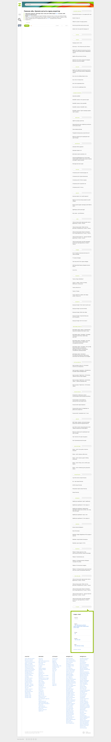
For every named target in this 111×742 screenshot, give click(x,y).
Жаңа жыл (41, 658)
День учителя (41, 695)
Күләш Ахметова (69, 707)
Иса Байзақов (69, 702)
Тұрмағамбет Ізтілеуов (84, 704)
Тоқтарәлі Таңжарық (84, 702)
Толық (26, 25)
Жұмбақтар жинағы (29, 664)
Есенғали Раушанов (70, 716)
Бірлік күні (41, 674)
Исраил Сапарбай (69, 704)
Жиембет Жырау (69, 696)
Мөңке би (82, 670)
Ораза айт (54, 684)
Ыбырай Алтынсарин (84, 725)
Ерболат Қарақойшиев (70, 719)
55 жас (53, 678)
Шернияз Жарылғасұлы (84, 720)
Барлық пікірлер (77, 649)
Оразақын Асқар (83, 687)
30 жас (53, 674)
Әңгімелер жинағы (28, 678)
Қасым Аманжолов (70, 714)
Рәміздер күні (41, 685)
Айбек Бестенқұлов (70, 671)
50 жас (53, 676)
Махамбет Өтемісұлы (84, 658)
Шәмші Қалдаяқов (83, 718)
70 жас (53, 681)
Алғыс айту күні (42, 664)
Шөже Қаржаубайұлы (84, 723)
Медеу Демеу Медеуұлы (85, 673)
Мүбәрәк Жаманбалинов (85, 669)
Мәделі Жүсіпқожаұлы (84, 665)
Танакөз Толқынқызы (84, 698)
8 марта (40, 667)
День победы (41, 681)
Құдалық (54, 661)
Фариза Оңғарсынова (84, 724)
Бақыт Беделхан (69, 678)
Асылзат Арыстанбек (70, 670)
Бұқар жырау (68, 687)
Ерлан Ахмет (68, 720)
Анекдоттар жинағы (29, 675)
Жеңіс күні (41, 680)
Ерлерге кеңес (28, 693)
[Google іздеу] (19, 20)
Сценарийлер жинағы (29, 668)
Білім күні (41, 688)
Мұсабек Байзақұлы (84, 668)
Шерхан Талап (83, 719)
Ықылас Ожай (83, 726)
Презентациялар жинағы (30, 665)
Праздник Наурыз (42, 669)
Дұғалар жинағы (28, 682)
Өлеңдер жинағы (28, 671)
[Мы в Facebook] (27, 739)
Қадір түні (54, 685)
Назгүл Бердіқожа (83, 678)
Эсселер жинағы (28, 674)
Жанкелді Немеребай (70, 695)
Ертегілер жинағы (28, 680)
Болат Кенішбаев (69, 686)
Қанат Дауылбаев (69, 708)
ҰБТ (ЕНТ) (27, 687)
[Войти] (19, 10)
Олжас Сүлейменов (84, 684)
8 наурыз (40, 665)
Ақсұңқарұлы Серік (70, 665)
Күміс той (54, 670)
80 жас (53, 682)
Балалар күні (41, 684)
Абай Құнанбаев (69, 658)
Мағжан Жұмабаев (83, 659)
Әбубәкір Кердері (69, 674)
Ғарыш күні (41, 671)
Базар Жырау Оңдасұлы (71, 682)
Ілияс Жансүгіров (83, 727)
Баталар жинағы (28, 679)
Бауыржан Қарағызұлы (71, 681)
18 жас (53, 671)
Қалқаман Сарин (69, 709)
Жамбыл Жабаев (69, 690)
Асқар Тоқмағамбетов (70, 669)
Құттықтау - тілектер (29, 684)
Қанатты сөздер (28, 686)
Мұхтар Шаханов (83, 676)
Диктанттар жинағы (29, 659)
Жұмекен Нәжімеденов (70, 699)
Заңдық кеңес (27, 692)
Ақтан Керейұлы (69, 662)
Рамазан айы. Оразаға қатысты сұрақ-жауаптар (42, 11)
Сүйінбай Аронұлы (83, 691)
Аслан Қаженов (69, 668)
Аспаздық (27, 676)
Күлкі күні (41, 670)
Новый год (41, 659)
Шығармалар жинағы (29, 673)
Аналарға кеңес (28, 697)
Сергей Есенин (83, 695)
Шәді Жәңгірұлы (83, 715)
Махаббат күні (41, 673)
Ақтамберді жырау (70, 664)
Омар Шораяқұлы (83, 682)
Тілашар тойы (55, 664)
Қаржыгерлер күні (42, 701)
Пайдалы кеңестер (28, 688)
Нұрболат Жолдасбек (84, 681)
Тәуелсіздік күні (42, 706)
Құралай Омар (69, 715)
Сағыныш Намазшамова (85, 690)
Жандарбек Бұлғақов (70, 692)
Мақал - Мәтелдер (28, 663)
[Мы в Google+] (33, 739)
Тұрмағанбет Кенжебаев (85, 706)
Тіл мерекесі (41, 691)
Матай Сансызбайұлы (84, 664)
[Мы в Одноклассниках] (36, 739)
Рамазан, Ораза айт (43, 709)
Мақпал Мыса (83, 663)
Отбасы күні (41, 690)
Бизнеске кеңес (28, 690)
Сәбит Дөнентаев (83, 693)
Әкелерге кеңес (28, 696)
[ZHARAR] (19, 5)
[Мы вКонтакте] (29, 739)
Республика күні (42, 697)
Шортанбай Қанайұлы (84, 721)
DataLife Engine (32, 732)
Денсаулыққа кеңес (29, 691)
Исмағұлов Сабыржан (70, 703)
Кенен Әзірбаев (69, 706)
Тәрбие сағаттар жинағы (30, 662)
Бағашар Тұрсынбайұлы (71, 679)
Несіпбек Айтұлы (83, 679)
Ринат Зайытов (83, 688)
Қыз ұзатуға (54, 659)
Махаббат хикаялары (29, 685)
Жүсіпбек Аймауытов (70, 701)
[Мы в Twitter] (31, 739)
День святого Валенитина (44, 661)
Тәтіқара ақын (83, 699)
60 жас (53, 679)
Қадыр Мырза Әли (70, 710)
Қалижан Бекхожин (70, 713)
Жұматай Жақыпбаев (70, 697)
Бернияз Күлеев (69, 684)
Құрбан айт (41, 710)
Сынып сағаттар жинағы (30, 669)
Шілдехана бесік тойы (56, 665)
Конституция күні (42, 687)
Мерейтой (54, 662)
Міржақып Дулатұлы (84, 675)
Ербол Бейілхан (69, 718)
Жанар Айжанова (69, 691)
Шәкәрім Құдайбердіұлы (85, 716)
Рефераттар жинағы (29, 667)
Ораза (30, 16)
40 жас (53, 675)
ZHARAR (57, 25)
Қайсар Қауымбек (69, 712)
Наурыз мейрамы (42, 668)
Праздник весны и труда (44, 678)
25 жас (53, 673)
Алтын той (54, 669)
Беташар (54, 668)
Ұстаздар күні (41, 693)
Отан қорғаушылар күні (43, 679)
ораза (57, 13)
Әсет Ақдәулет (69, 676)
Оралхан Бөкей (83, 686)
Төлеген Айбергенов (84, 703)
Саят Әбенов (82, 692)
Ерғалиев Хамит (69, 721)
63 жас (53, 680)
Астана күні (41, 686)
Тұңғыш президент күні (43, 702)
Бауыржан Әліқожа (70, 680)
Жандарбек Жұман (70, 693)
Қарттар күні (41, 692)
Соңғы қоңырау (42, 682)
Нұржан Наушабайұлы (84, 680)
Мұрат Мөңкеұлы (83, 667)
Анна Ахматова (69, 673)
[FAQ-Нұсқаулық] (19, 26)
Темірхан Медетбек (84, 701)
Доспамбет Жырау (70, 688)
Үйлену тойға (55, 658)
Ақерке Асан (68, 663)
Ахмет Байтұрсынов (70, 659)
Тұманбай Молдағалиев (84, 707)
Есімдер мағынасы (28, 681)
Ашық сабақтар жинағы (30, 658)
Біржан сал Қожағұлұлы (71, 685)
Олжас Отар (82, 685)
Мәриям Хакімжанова (84, 671)
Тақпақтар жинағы (29, 661)
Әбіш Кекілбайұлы (70, 675)
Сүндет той (54, 663)
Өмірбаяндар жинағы (29, 670)
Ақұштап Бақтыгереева (71, 661)
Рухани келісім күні (42, 696)
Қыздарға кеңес (28, 695)
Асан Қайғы (68, 667)
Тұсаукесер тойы (55, 667)
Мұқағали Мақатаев (84, 674)
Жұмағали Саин (69, 698)
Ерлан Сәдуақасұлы (70, 723)
